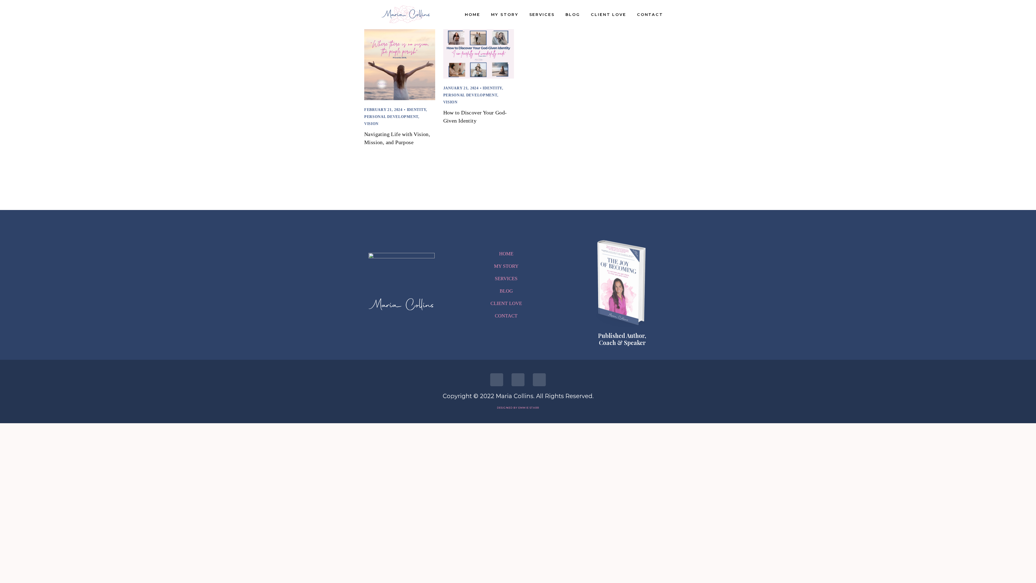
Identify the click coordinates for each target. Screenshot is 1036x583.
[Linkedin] (539, 379)
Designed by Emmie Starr (518, 407)
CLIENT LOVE (608, 14)
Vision (371, 124)
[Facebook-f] (496, 379)
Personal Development (391, 117)
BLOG (572, 14)
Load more (517, 175)
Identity (416, 110)
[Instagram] (518, 379)
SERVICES (542, 14)
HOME (472, 14)
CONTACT (650, 14)
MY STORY (505, 14)
